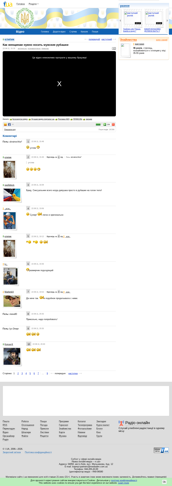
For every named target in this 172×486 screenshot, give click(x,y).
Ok (164, 482)
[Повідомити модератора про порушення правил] (113, 124)
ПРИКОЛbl (77, 119)
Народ (25, 428)
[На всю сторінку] (114, 48)
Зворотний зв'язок (12, 452)
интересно (22, 48)
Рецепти (44, 436)
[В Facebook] (9, 124)
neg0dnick (9, 185)
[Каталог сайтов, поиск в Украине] (161, 449)
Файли (25, 436)
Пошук (95, 31)
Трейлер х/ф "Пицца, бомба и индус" (132, 30)
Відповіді (82, 436)
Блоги (99, 428)
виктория (139, 44)
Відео (5, 432)
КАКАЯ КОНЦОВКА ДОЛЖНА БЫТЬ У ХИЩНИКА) (152, 31)
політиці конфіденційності (124, 480)
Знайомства (128, 39)
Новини (81, 432)
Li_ (6, 264)
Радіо (5, 439)
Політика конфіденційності (38, 452)
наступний (106, 39)
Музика (62, 436)
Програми (64, 421)
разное (125, 5)
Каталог (82, 421)
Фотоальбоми (85, 428)
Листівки (44, 432)
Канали (84, 31)
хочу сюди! (161, 40)
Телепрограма (85, 425)
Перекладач (9, 428)
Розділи (33, 4)
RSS (5, 425)
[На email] (5, 124)
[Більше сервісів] (13, 124)
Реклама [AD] (63, 119)
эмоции (89, 119)
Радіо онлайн (137, 422)
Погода (43, 425)
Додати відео (59, 31)
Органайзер (8, 436)
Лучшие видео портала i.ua (42, 119)
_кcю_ (8, 208)
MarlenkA (9, 292)
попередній (94, 39)
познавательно (34, 48)
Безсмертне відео (20, 119)
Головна (20, 4)
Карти (62, 432)
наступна (73, 373)
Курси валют (103, 425)
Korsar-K (9, 344)
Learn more (123, 483)
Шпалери (26, 432)
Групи (99, 436)
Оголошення (28, 425)
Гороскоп (63, 425)
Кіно (98, 432)
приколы (45, 48)
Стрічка (73, 31)
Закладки (101, 421)
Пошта (6, 421)
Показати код (9, 129)
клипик (9, 39)
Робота (25, 421)
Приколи (44, 428)
